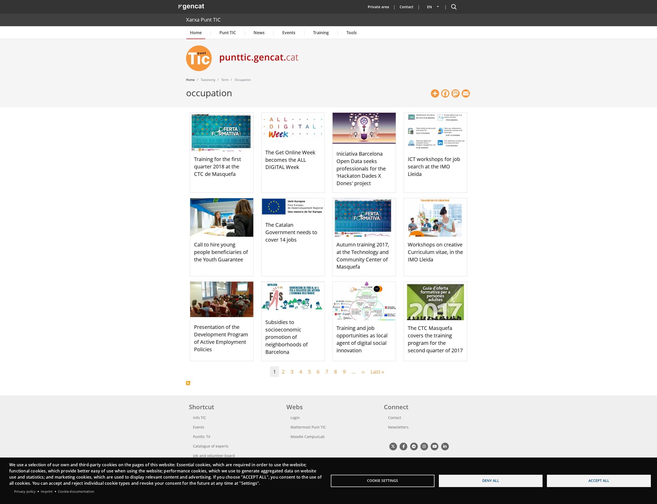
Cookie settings (382, 480)
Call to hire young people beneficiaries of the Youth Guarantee (221, 252)
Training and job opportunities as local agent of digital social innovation (362, 339)
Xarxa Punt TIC (203, 19)
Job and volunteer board (214, 455)
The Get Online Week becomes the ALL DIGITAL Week (290, 160)
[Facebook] (403, 446)
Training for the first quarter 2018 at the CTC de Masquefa (217, 166)
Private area (378, 6)
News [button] (259, 32)
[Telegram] (414, 446)
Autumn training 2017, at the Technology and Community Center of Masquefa (362, 255)
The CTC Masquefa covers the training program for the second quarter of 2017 (435, 339)
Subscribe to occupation (188, 383)
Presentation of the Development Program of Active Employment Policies (221, 338)
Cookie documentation (76, 491)
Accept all (598, 480)
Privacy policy (25, 491)
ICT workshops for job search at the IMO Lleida (434, 166)
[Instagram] (424, 446)
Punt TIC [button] (227, 32)
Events (288, 32)
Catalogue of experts (210, 446)
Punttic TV (201, 436)
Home (196, 32)
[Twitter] (393, 446)
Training (321, 32)
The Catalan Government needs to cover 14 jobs (291, 232)
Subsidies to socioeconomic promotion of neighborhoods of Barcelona (286, 337)
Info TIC (199, 417)
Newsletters (398, 427)
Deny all (490, 480)
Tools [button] (351, 32)
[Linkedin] (445, 446)
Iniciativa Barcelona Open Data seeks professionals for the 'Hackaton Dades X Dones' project (361, 168)
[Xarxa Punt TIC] (201, 58)
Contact (406, 6)
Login (295, 417)
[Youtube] (434, 446)
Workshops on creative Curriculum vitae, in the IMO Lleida (435, 252)
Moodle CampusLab (308, 436)
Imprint (47, 491)
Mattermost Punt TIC (308, 427)
